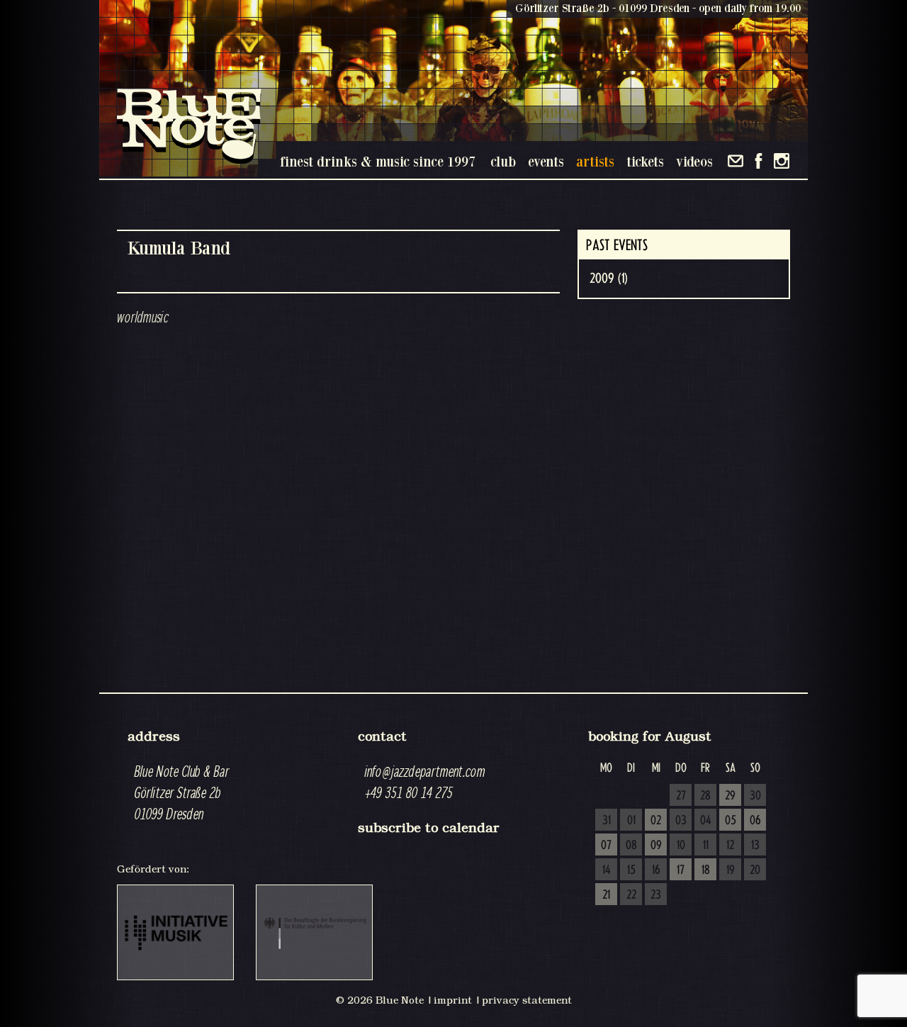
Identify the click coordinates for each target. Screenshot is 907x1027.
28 (705, 796)
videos (694, 161)
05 (730, 820)
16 (656, 870)
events (546, 161)
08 (631, 845)
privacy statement (527, 1000)
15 (631, 870)
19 (730, 870)
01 (631, 820)
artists (595, 161)
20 (755, 870)
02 (655, 820)
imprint (453, 1000)
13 (755, 845)
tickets (645, 161)
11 (706, 845)
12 (730, 845)
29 (730, 796)
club (503, 161)
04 (705, 820)
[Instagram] (781, 160)
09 (656, 845)
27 (681, 796)
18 (706, 870)
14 (606, 870)
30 (755, 796)
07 (606, 845)
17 (681, 870)
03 (681, 820)
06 (755, 820)
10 (681, 845)
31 (606, 820)
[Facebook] (758, 160)
